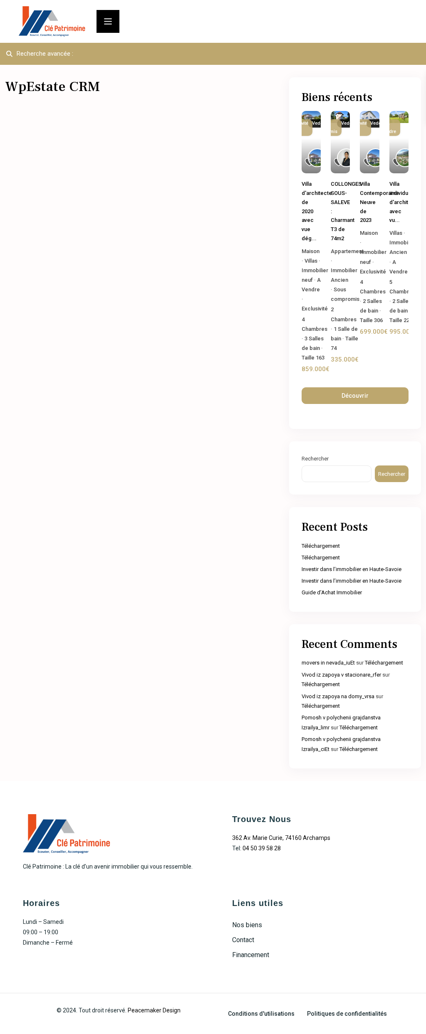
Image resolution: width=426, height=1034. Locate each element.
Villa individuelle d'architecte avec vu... (404, 202)
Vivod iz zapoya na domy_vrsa (338, 696)
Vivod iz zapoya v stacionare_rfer (341, 675)
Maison (311, 251)
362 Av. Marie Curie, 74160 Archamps (281, 838)
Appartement (347, 251)
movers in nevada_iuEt (328, 663)
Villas (311, 261)
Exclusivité (315, 308)
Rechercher (315, 458)
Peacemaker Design (154, 1010)
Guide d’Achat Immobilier (332, 592)
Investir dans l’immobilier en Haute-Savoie (351, 569)
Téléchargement (321, 546)
